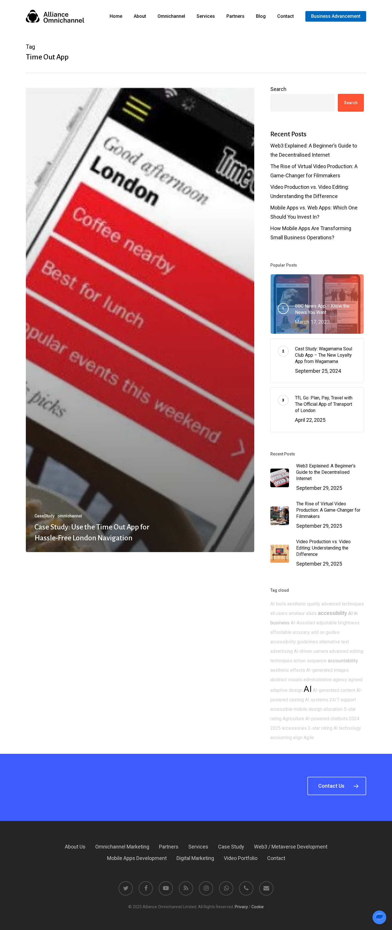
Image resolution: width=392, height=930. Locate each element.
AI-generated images (327, 670)
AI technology (347, 728)
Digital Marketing (195, 858)
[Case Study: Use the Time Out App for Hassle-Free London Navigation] (140, 319)
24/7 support (342, 699)
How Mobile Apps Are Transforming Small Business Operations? (310, 232)
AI (308, 689)
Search (278, 89)
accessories (294, 728)
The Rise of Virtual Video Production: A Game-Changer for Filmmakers (314, 170)
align (297, 737)
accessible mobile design (296, 709)
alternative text (334, 641)
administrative (317, 679)
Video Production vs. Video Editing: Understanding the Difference (309, 191)
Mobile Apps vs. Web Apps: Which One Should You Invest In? (314, 212)
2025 (275, 728)
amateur (297, 613)
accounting (281, 737)
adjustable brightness (338, 623)
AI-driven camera (311, 651)
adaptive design (286, 690)
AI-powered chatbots (326, 718)
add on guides (325, 632)
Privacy (241, 906)
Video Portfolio (240, 858)
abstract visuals (286, 679)
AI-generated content (334, 690)
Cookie (257, 906)
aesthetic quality (303, 604)
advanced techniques (342, 604)
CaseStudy (44, 516)
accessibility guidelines (294, 641)
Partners (168, 847)
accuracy (301, 632)
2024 (354, 718)
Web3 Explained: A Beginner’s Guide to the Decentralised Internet (313, 150)
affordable (280, 632)
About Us (75, 847)
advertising (281, 651)
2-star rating (320, 728)
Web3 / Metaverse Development (290, 847)
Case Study (231, 847)
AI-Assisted (303, 623)
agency (340, 679)
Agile (309, 737)
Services (198, 847)
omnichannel (69, 516)
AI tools (278, 604)
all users (279, 613)
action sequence (310, 660)
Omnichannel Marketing (122, 847)
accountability (343, 660)
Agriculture (293, 718)
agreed (355, 679)
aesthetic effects (287, 670)
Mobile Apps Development (137, 858)
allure (311, 613)
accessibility (332, 613)
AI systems (316, 699)
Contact (276, 858)
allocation (333, 709)
